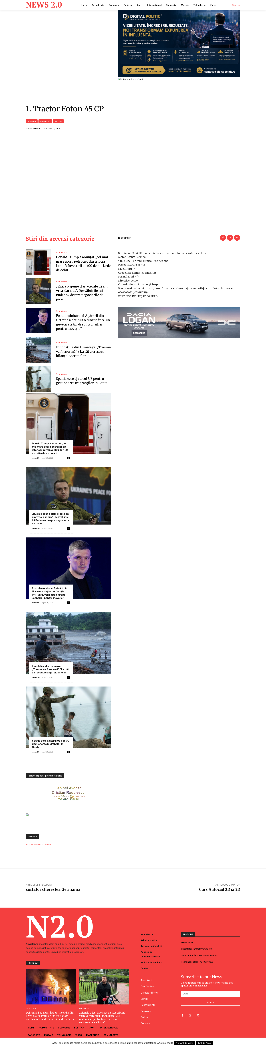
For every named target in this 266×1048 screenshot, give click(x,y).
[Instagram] (190, 1015)
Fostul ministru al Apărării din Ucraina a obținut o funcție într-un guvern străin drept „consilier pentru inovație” (49, 593)
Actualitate (61, 253)
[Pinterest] (237, 238)
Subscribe (211, 1002)
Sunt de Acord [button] (204, 1043)
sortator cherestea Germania (53, 889)
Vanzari (58, 121)
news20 (36, 129)
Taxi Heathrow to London (39, 844)
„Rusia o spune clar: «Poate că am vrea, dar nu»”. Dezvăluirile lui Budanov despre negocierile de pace (51, 518)
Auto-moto (45, 121)
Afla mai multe (165, 1042)
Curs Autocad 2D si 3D (219, 889)
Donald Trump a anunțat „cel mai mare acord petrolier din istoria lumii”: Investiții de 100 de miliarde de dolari (50, 448)
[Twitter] (230, 238)
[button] (236, 5)
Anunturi (32, 121)
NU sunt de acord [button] (184, 1043)
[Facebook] (223, 238)
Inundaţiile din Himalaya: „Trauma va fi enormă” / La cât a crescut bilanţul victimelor (83, 351)
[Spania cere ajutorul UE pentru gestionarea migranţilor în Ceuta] (38, 379)
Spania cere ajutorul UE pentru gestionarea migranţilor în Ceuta (50, 744)
